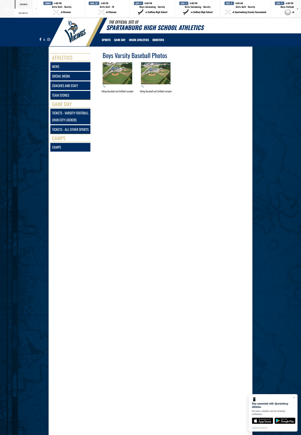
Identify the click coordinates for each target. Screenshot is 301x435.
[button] (61, 8)
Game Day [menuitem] (119, 40)
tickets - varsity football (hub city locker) (70, 116)
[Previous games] (35, 8)
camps (56, 147)
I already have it (259, 427)
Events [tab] (24, 4)
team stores (60, 95)
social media (61, 76)
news (55, 66)
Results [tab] (23, 13)
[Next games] (297, 8)
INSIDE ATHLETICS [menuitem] (139, 40)
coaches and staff (65, 85)
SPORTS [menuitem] (106, 40)
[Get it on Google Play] (285, 421)
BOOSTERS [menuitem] (158, 40)
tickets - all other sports (70, 129)
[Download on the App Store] (262, 421)
